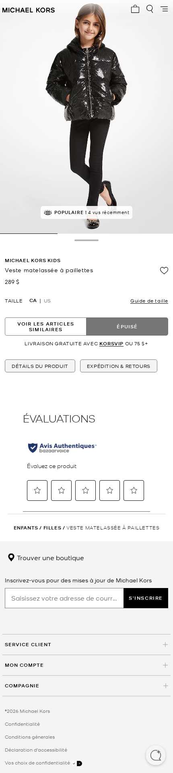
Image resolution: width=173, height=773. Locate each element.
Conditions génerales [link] (30, 736)
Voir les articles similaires (45, 326)
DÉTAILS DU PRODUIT (40, 366)
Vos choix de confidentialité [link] (38, 762)
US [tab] (47, 300)
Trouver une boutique (49, 557)
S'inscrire (146, 597)
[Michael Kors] (28, 9)
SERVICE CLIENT (28, 644)
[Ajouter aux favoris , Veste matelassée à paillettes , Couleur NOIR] (164, 271)
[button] (156, 756)
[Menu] (164, 9)
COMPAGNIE (22, 685)
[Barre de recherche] (150, 9)
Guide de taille (149, 300)
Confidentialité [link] (22, 723)
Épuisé (127, 326)
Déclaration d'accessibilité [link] (36, 749)
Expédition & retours (118, 366)
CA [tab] (33, 300)
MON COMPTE (24, 665)
